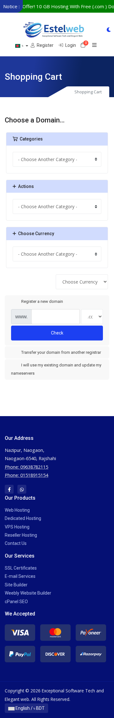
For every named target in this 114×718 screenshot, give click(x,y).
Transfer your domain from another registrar (61, 352)
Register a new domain (42, 301)
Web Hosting (17, 510)
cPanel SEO (16, 601)
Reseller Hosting (21, 535)
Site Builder (16, 584)
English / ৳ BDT (30, 708)
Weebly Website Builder (28, 593)
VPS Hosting (17, 526)
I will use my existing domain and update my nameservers (56, 369)
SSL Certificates (21, 568)
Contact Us (16, 543)
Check (57, 332)
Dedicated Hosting (23, 518)
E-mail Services (20, 576)
